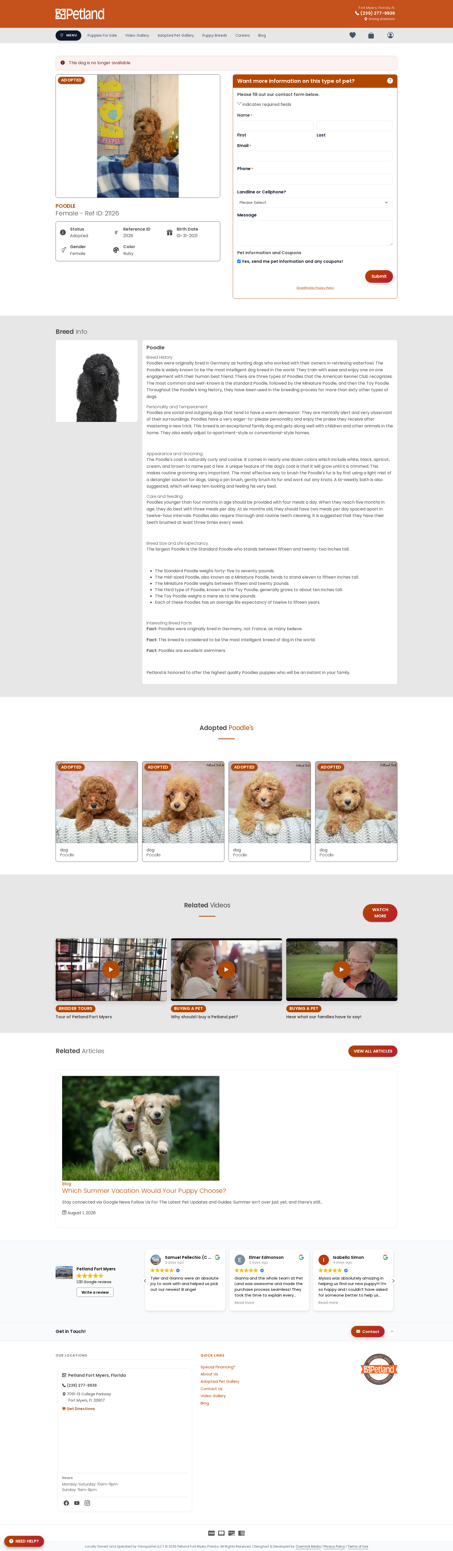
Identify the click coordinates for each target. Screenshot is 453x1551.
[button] (393, 1281)
